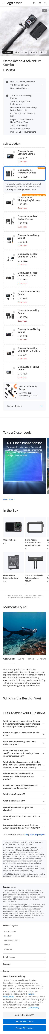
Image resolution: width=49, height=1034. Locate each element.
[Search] (34, 3)
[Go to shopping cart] (39, 3)
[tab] (7, 52)
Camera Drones (10, 931)
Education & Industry (11, 940)
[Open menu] (3, 3)
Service (7, 944)
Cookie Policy (33, 1007)
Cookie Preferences (24, 1014)
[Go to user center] (45, 3)
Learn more (8, 499)
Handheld (7, 936)
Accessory (8, 949)
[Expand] (43, 724)
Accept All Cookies (24, 1027)
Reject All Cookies (24, 1021)
